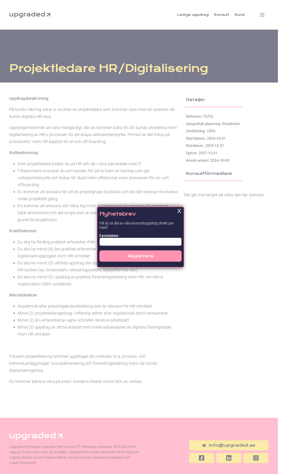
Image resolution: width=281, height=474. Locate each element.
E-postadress (109, 236)
